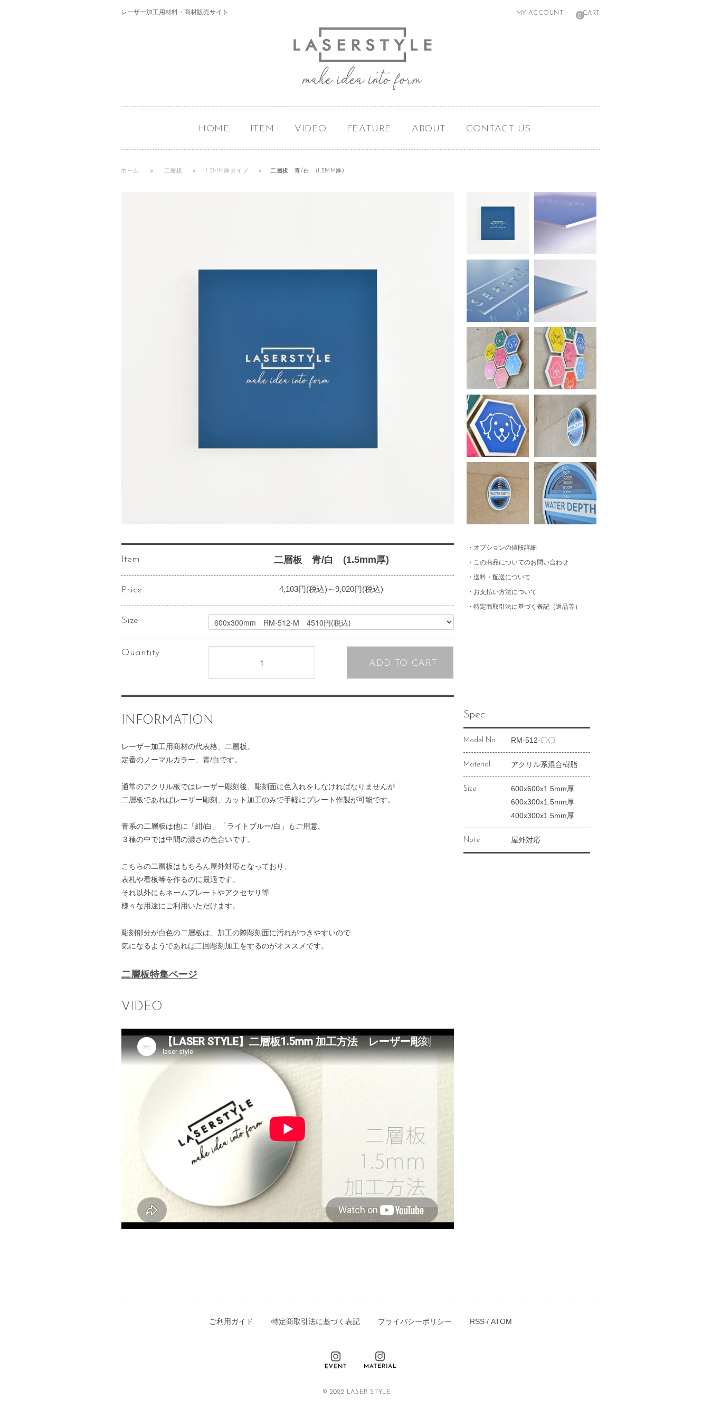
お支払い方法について (505, 592)
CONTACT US (498, 129)
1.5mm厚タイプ (228, 171)
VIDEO (311, 129)
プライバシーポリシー (415, 1321)
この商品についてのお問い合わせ (520, 562)
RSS (477, 1321)
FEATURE (369, 129)
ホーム (130, 171)
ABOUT (429, 129)
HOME (214, 129)
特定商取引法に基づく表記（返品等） (527, 606)
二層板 (174, 171)
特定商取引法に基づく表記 (315, 1321)
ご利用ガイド (231, 1321)
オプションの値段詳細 (505, 547)
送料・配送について (501, 577)
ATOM (501, 1321)
